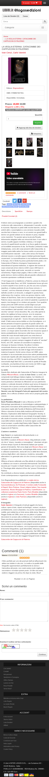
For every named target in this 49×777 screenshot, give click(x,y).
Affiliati (6, 725)
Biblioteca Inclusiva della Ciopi (13, 698)
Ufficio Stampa (8, 680)
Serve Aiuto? (8, 688)
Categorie (9, 27)
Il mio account (8, 716)
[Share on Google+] (24, 201)
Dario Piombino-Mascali (9, 206)
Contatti (6, 671)
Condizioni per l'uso (10, 741)
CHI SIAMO (7, 668)
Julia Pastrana (21, 497)
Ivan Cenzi (7, 52)
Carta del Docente (9, 738)
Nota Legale (8, 743)
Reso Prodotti (8, 686)
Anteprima (37, 134)
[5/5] (30, 630)
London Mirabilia (31, 494)
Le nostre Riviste (9, 704)
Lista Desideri (8, 722)
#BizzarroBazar (12, 375)
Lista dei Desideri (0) (11, 16)
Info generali (8, 674)
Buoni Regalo (8, 707)
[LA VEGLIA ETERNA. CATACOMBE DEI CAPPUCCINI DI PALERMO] (9, 142)
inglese (10, 494)
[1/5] (14, 630)
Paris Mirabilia (33, 492)
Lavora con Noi (8, 683)
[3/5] (22, 630)
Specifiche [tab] (18, 211)
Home (6, 36)
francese (20, 494)
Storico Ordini (8, 719)
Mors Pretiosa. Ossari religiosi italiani (22, 487)
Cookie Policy (8, 749)
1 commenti (21, 193)
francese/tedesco (7, 485)
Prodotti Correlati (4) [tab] (9, 216)
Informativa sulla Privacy (11, 746)
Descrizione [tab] (6, 211)
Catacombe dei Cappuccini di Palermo (15, 539)
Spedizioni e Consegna (11, 677)
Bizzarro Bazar (24, 206)
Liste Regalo (8, 701)
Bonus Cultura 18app (10, 735)
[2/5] (18, 630)
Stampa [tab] (29, 211)
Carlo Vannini (19, 52)
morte (9, 204)
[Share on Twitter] (14, 201)
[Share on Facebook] (19, 201)
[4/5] (26, 630)
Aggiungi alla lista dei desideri (29, 128)
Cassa (25, 16)
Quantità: (39, 115)
